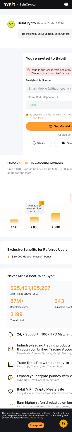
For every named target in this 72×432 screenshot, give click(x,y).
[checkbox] (27, 115)
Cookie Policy (36, 417)
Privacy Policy (37, 118)
